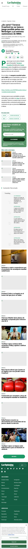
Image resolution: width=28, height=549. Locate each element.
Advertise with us (18, 519)
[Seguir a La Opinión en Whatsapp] (22, 468)
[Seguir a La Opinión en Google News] (16, 468)
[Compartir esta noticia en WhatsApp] (6, 57)
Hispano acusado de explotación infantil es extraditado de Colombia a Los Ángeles (19, 200)
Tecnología (4, 496)
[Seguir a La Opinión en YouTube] (10, 468)
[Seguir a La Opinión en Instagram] (18, 53)
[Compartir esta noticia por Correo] (17, 57)
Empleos (16, 514)
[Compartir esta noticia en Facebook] (10, 57)
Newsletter (4, 514)
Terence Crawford (14, 118)
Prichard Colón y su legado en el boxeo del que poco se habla (18, 164)
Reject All (14, 542)
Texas (2, 499)
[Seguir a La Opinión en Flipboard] (19, 468)
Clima (15, 516)
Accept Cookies (14, 546)
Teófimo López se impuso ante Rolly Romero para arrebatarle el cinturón (12, 447)
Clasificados (17, 511)
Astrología (17, 206)
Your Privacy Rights (14, 537)
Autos (15, 494)
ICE (13, 6)
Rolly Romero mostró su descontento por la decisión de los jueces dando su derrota (13, 421)
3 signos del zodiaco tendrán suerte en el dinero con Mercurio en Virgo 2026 (19, 210)
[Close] (26, 525)
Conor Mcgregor (14, 115)
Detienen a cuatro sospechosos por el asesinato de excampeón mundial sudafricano (19, 155)
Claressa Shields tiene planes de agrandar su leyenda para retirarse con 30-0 (19, 171)
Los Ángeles (17, 195)
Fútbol (18, 6)
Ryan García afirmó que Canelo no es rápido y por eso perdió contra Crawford (13, 371)
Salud (2, 494)
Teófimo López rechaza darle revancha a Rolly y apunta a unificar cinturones (18, 180)
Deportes (9, 21)
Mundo (3, 482)
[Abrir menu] (2, 3)
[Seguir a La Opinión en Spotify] (1, 471)
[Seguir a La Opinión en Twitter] (15, 53)
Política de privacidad (7, 144)
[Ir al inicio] (7, 465)
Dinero (3, 491)
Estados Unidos (5, 479)
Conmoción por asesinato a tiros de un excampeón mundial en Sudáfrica (14, 396)
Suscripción (4, 516)
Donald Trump (5, 6)
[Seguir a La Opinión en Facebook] (12, 53)
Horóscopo (4, 519)
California (16, 496)
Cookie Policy (11, 534)
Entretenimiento (5, 488)
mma (4, 118)
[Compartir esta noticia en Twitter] (14, 57)
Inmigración (17, 479)
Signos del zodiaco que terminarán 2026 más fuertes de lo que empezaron (19, 241)
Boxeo (14, 21)
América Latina (17, 482)
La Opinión (3, 21)
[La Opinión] (14, 3)
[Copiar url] (21, 57)
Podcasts (3, 511)
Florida (15, 499)
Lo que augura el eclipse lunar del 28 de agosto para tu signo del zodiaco (19, 220)
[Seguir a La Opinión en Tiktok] (13, 468)
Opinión (16, 491)
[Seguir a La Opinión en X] (4, 468)
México (3, 485)
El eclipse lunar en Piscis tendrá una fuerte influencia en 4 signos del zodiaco (19, 231)
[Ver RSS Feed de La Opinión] (4, 471)
